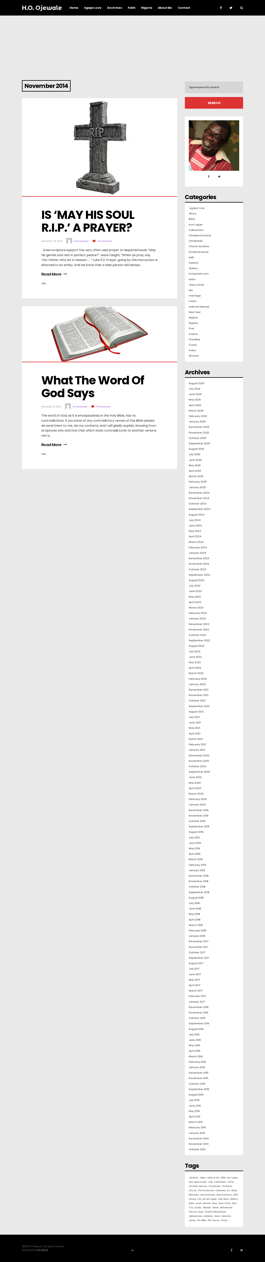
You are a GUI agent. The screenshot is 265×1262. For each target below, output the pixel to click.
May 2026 (195, 399)
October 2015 (197, 1084)
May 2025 (195, 465)
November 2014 (199, 1144)
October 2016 (197, 1018)
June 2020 (195, 777)
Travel (193, 345)
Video (192, 350)
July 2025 (194, 454)
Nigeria (193, 317)
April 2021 (194, 733)
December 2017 (198, 941)
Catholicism (196, 230)
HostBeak (42, 1250)
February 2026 (198, 416)
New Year (195, 312)
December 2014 (199, 1138)
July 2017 (194, 969)
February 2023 (198, 613)
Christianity (196, 241)
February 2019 (197, 865)
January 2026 (197, 421)
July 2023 (194, 586)
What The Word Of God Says (93, 386)
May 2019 (194, 848)
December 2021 (199, 690)
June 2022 (195, 657)
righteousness (195, 1215)
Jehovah (206, 1203)
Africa (192, 213)
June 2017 (195, 974)
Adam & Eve (213, 1177)
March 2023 (196, 607)
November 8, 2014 (51, 406)
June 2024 (195, 525)
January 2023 (197, 618)
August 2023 (196, 580)
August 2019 (196, 832)
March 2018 (196, 925)
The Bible (194, 339)
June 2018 (195, 908)
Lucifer (198, 1207)
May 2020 (195, 783)
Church (192, 1190)
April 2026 (195, 405)
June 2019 (195, 843)
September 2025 (199, 443)
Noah (200, 1211)
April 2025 (195, 471)
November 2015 (198, 1078)
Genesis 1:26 (195, 1198)
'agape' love (197, 208)
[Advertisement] (132, 44)
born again (196, 224)
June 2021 (195, 722)
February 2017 (197, 996)
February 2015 (197, 1127)
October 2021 (197, 700)
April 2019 (194, 854)
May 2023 (195, 597)
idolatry (234, 1198)
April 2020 (195, 788)
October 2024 (197, 503)
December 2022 (199, 624)
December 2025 (199, 427)
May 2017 (194, 980)
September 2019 (199, 826)
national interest (199, 307)
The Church (213, 1220)
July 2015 (194, 1100)
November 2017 (198, 947)
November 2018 (198, 881)
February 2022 (198, 679)
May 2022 (195, 662)
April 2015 (194, 1116)
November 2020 (199, 761)
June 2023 (195, 591)
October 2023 (197, 569)
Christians (227, 1186)
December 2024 (199, 493)
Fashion (193, 263)
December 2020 (199, 755)
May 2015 (194, 1111)
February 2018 (197, 930)
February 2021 (197, 744)
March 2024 (196, 542)
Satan (217, 1215)
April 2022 (195, 668)
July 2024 (195, 520)
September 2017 (199, 958)
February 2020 (198, 799)
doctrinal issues (224, 1194)
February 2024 (198, 547)
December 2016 (199, 1007)
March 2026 (196, 411)
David (234, 1190)
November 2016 (198, 1012)
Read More (51, 274)
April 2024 (195, 536)
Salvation (208, 1215)
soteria (193, 334)
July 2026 (194, 389)
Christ (231, 1181)
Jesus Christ (196, 285)
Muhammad (226, 1207)
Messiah (207, 1207)
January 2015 (197, 1133)
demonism (194, 1194)
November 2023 (199, 564)
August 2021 (196, 711)
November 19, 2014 (51, 241)
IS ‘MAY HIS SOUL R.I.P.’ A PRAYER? (88, 221)
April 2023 (195, 602)
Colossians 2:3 (223, 1190)
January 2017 (197, 1002)
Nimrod (192, 1211)
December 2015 (199, 1073)
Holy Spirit (223, 1198)
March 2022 (196, 673)
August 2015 (196, 1094)
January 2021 (197, 750)
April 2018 (194, 919)
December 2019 (199, 810)
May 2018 (194, 914)
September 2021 (199, 706)
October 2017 (197, 952)
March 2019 (196, 859)
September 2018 (199, 892)
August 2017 (196, 963)
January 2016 (197, 1067)
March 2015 (196, 1122)
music (192, 301)
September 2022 (199, 640)
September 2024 (199, 509)
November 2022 (199, 629)
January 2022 (197, 684)
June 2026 (195, 394)
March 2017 (196, 990)
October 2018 (197, 886)
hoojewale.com (199, 274)
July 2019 (194, 837)
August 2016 (196, 1029)
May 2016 (194, 1045)
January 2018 (197, 936)
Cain (210, 1181)
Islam (192, 279)
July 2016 (194, 1034)
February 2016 (197, 1062)
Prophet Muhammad (215, 1211)
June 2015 (195, 1106)
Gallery (193, 268)
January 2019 (197, 870)
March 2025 (196, 476)
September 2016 (199, 1023)
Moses (215, 1207)
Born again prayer (198, 1181)
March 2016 (196, 1056)
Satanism (226, 1215)
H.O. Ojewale (42, 7)
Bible (43, 283)
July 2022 (194, 651)
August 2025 (196, 449)
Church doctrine (199, 246)
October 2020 (197, 766)
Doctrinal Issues (199, 252)
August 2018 (196, 898)
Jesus (214, 1203)
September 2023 (199, 575)
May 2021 (194, 728)
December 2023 (199, 558)
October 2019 (197, 821)
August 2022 (196, 646)
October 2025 (197, 438)
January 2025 (197, 487)
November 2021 (198, 695)
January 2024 (197, 553)
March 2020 (196, 794)
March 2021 (196, 739)
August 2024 (196, 515)
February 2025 (198, 482)
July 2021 (194, 717)
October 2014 (197, 1149)
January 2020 (197, 804)
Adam (202, 1177)
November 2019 (198, 815)
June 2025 (195, 460)
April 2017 (194, 985)
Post (191, 328)
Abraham (193, 1177)
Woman (194, 356)
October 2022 (197, 635)
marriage (195, 295)
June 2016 (195, 1040)
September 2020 (199, 772)
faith (191, 257)
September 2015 (199, 1089)
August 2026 (196, 383)
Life (191, 290)
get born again (210, 1198)
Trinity (224, 1220)
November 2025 (199, 432)
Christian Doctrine (200, 235)
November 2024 (199, 498)
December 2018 (199, 876)
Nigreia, (193, 323)
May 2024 (195, 531)
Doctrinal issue (207, 1194)
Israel (198, 1203)
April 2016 (194, 1051)
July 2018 (194, 903)
